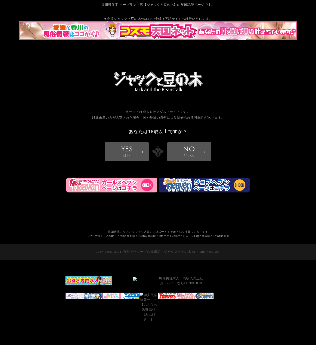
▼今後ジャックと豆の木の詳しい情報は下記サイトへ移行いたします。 (158, 19)
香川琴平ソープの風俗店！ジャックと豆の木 (157, 251)
